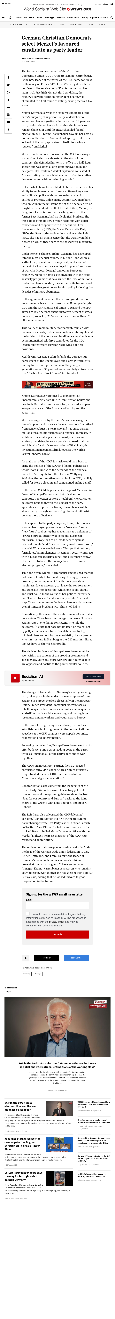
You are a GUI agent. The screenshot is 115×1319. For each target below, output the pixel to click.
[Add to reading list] (8, 129)
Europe (38, 974)
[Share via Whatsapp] (8, 92)
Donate (102, 24)
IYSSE (62, 24)
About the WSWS (75, 24)
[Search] (111, 18)
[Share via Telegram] (8, 100)
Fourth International (19, 24)
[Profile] (112, 5)
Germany (26, 974)
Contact (98, 4)
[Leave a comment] (8, 122)
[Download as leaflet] (8, 115)
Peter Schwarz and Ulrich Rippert (36, 58)
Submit (57, 934)
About (105, 4)
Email (29, 900)
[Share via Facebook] (8, 77)
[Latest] (10, 18)
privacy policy (56, 921)
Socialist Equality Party (44, 24)
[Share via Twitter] (8, 85)
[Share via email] (8, 107)
